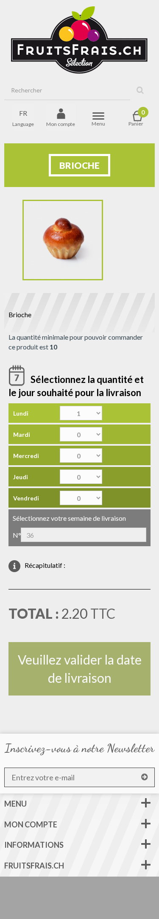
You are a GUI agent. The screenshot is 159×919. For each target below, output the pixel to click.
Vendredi (26, 498)
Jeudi (20, 476)
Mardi (21, 434)
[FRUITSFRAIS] (80, 40)
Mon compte (30, 824)
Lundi (20, 413)
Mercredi (26, 455)
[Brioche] (62, 240)
